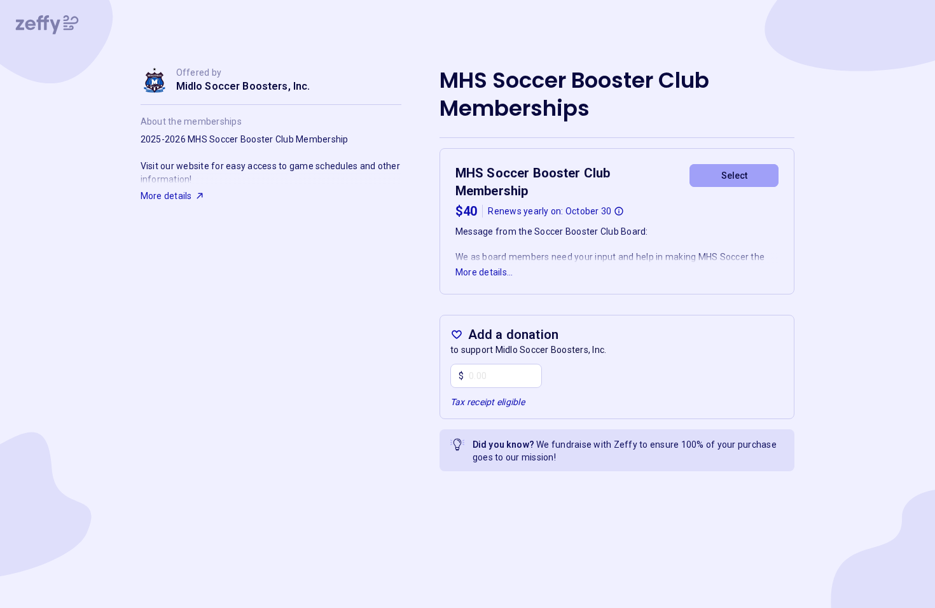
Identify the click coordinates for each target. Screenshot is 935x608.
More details (166, 196)
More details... (484, 272)
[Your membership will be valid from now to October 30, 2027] (619, 211)
